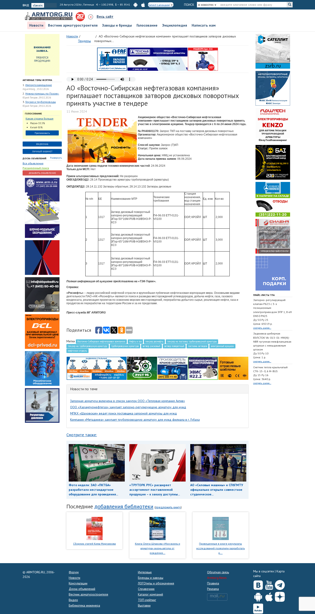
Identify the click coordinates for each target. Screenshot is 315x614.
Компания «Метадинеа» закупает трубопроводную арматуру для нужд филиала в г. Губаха (135, 420)
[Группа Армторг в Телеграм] (280, 584)
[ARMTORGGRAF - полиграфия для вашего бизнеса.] (273, 273)
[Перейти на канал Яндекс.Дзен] (280, 596)
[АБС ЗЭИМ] (273, 88)
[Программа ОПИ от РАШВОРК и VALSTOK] (203, 59)
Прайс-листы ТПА (264, 295)
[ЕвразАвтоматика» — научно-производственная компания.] (203, 368)
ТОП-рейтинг (147, 600)
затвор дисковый (151, 346)
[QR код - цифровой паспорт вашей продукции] (233, 368)
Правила (213, 583)
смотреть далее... (262, 327)
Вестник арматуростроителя (73, 25)
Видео (73, 600)
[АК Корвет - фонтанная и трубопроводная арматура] (42, 368)
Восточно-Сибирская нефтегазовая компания (101, 341)
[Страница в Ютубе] (269, 584)
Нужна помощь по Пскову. (42, 93)
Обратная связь (218, 572)
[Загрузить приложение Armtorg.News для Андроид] (258, 596)
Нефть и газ (135, 341)
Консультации (78, 583)
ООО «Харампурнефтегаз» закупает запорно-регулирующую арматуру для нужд (128, 407)
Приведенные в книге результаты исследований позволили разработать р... (220, 548)
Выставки (144, 605)
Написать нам (204, 25)
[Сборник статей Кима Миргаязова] (94, 528)
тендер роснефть (154, 341)
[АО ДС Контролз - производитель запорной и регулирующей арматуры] (42, 257)
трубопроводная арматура (125, 346)
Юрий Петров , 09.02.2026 (37, 97)
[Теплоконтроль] (42, 405)
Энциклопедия (174, 25)
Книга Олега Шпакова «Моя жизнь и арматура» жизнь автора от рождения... (157, 548)
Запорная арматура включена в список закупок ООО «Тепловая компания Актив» (127, 401)
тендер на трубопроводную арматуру (87, 346)
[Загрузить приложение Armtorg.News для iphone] (269, 596)
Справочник (146, 589)
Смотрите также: (81, 434)
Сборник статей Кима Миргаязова (94, 543)
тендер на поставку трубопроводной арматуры (192, 341)
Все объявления (33, 163)
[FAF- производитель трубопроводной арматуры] (112, 59)
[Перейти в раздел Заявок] (42, 54)
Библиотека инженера (84, 605)
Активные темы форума (37, 80)
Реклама (213, 589)
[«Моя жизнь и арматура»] (157, 528)
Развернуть (56, 157)
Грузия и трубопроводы (40, 102)
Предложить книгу (168, 507)
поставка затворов (197, 346)
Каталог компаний (150, 594)
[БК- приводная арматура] (42, 331)
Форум (74, 572)
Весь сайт (105, 16)
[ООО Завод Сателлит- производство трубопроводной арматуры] (273, 51)
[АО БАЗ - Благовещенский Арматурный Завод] (273, 162)
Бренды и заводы (150, 578)
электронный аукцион (222, 346)
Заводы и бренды (117, 25)
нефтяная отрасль (77, 350)
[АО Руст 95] (142, 368)
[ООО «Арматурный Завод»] (42, 207)
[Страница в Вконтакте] (258, 584)
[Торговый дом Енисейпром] (97, 368)
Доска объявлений (34, 158)
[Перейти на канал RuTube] (258, 608)
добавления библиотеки (123, 506)
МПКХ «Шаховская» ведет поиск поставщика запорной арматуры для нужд (123, 413)
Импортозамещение (38, 85)
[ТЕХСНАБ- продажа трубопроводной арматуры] (157, 59)
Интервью (145, 572)
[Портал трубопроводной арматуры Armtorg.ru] (49, 16)
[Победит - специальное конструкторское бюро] (42, 294)
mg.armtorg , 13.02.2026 (36, 89)
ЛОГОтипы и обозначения (156, 583)
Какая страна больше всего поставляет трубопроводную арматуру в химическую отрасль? (41, 119)
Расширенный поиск (36, 168)
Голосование (147, 25)
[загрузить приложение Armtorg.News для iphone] (143, 4)
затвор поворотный (174, 346)
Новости (36, 25)
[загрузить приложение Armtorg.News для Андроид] (135, 4)
